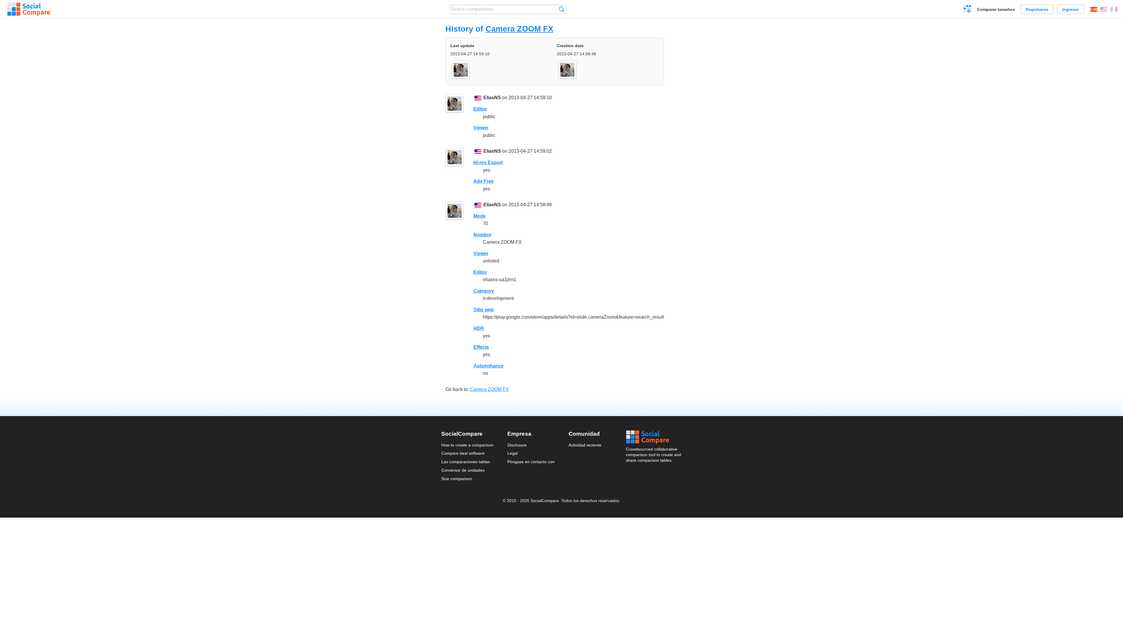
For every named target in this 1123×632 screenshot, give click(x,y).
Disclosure (517, 445)
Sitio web (483, 309)
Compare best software (463, 453)
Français (1113, 9)
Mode (479, 216)
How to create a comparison (467, 445)
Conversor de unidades (463, 470)
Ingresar (1070, 9)
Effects (481, 347)
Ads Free (483, 181)
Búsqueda (561, 9)
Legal (512, 453)
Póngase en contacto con (530, 461)
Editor (480, 109)
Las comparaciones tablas (465, 461)
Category (483, 290)
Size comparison (456, 478)
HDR (478, 328)
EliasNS (492, 97)
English (1103, 9)
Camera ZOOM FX (519, 28)
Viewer (480, 127)
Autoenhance (488, 365)
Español (1093, 9)
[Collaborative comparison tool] (29, 9)
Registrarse (1037, 9)
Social (654, 437)
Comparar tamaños (996, 9)
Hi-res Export (488, 162)
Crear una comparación (968, 10)
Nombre (482, 234)
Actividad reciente (585, 445)
